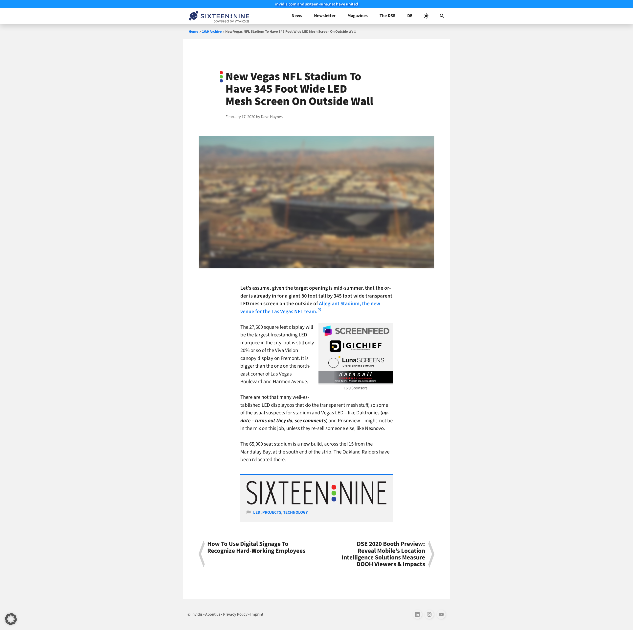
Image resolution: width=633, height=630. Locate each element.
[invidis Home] (218, 16)
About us (212, 614)
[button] (442, 16)
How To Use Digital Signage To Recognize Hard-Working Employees (256, 548)
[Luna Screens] (355, 362)
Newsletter (325, 16)
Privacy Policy (235, 614)
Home (193, 31)
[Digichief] (355, 346)
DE (409, 16)
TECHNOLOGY (295, 512)
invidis (197, 614)
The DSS (387, 16)
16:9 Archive (212, 31)
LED (256, 512)
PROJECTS (271, 512)
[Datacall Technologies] (355, 377)
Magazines (357, 16)
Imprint (256, 614)
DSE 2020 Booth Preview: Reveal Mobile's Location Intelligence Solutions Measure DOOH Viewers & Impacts (383, 554)
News (297, 16)
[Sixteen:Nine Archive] (316, 503)
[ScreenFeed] (355, 331)
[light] (426, 16)
